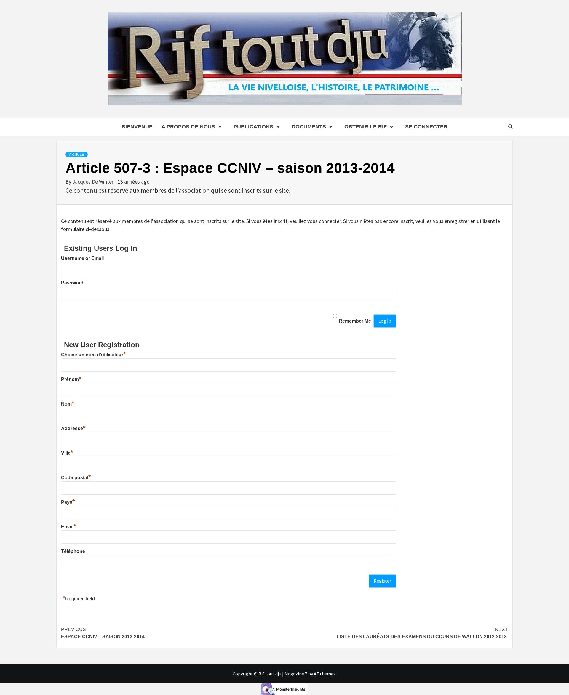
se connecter (426, 127)
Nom (67, 403)
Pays (68, 502)
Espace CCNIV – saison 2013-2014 (103, 633)
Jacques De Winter (93, 181)
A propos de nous (188, 127)
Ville (67, 453)
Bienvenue (137, 127)
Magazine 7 (295, 674)
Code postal (76, 477)
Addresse (73, 428)
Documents (309, 127)
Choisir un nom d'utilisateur (93, 354)
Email (68, 526)
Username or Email (82, 258)
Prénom (71, 379)
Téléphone (73, 551)
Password (72, 282)
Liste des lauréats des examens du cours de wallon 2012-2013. (422, 633)
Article (76, 154)
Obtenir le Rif (365, 127)
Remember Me (355, 321)
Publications (253, 127)
